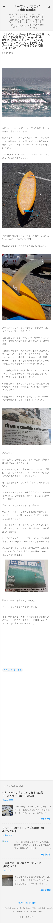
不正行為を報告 (26, 917)
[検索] (49, 7)
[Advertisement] (26, 756)
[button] (49, 35)
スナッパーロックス (12, 670)
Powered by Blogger (26, 903)
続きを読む (46, 819)
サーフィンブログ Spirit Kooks (26, 8)
